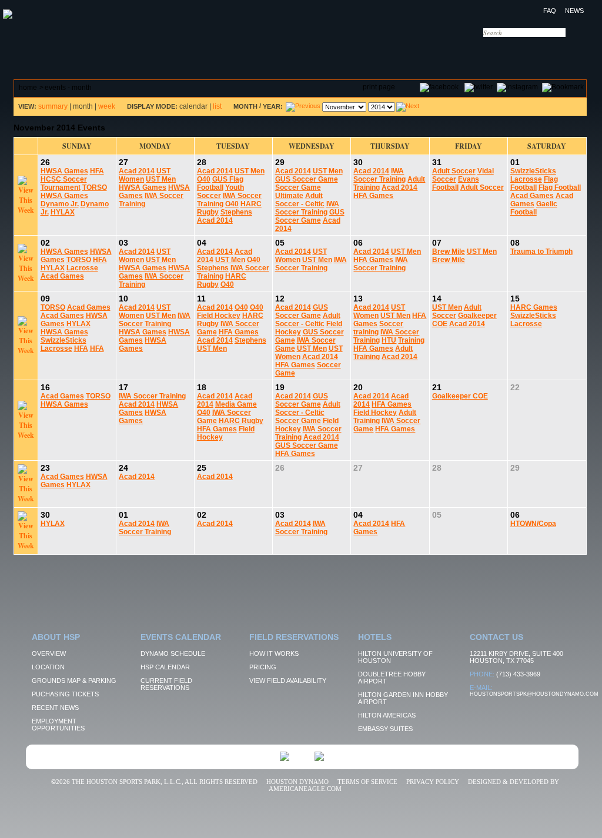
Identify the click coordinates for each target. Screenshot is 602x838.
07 (437, 242)
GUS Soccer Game (306, 179)
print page (379, 87)
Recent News (55, 707)
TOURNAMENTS (365, 50)
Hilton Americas (387, 715)
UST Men (161, 179)
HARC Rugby (241, 421)
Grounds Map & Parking (74, 680)
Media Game (236, 404)
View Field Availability (287, 680)
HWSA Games (64, 171)
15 (515, 298)
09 (45, 298)
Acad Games (532, 196)
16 (45, 387)
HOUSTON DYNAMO (297, 781)
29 (280, 162)
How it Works (274, 653)
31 (437, 162)
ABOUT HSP (37, 50)
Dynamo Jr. (60, 204)
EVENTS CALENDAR (143, 50)
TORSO (94, 187)
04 (201, 242)
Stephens (236, 212)
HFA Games (373, 196)
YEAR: (273, 106)
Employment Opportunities (58, 725)
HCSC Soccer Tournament (64, 183)
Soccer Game (298, 187)
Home (28, 87)
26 (45, 162)
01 (515, 162)
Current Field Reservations (166, 684)
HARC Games (533, 307)
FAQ (549, 10)
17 (123, 387)
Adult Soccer (454, 171)
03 (123, 242)
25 (201, 467)
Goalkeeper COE (460, 396)
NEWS (574, 10)
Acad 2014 (137, 171)
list (217, 106)
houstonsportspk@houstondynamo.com (534, 694)
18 (201, 387)
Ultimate (289, 196)
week (106, 106)
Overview (49, 653)
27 (123, 162)
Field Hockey (218, 315)
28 (201, 162)
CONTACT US (514, 50)
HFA (97, 171)
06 (358, 242)
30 (358, 162)
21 (437, 387)
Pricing (262, 667)
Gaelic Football (533, 208)
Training (411, 340)
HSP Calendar (165, 667)
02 (45, 242)
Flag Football (534, 183)
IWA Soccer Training (307, 208)
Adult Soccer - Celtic (300, 200)
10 (123, 298)
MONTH (245, 106)
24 (123, 467)
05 (280, 242)
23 (45, 467)
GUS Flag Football (220, 183)
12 (280, 298)
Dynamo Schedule (173, 653)
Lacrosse (82, 268)
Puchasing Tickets (65, 694)
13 (358, 298)
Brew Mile (448, 251)
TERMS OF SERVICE (367, 781)
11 (201, 298)
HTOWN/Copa (533, 523)
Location (48, 667)
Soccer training (378, 328)
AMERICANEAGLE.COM (305, 788)
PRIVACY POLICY (432, 781)
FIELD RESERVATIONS (257, 50)
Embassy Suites (385, 728)
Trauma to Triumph (541, 251)
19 (280, 387)
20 (358, 387)
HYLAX (63, 212)
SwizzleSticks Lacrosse (533, 175)
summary (53, 106)
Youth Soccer (220, 191)
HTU (389, 340)
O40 (203, 179)
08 (515, 242)
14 (437, 298)
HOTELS (440, 50)
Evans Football (455, 183)
